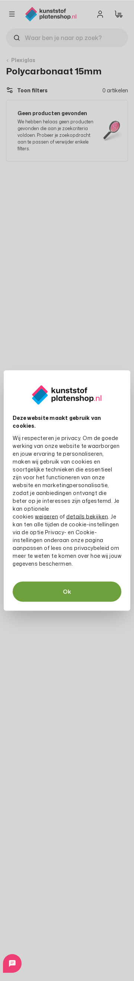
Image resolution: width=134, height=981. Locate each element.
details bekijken (87, 516)
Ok (67, 592)
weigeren (46, 516)
